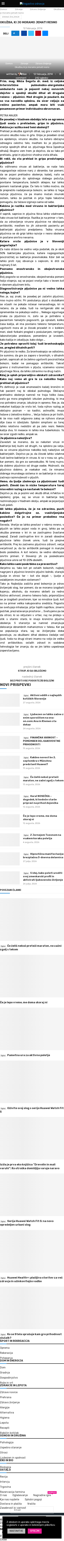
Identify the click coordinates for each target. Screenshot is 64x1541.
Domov (3, 9)
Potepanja (6, 1358)
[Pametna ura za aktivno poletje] (32, 1029)
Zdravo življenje (38, 9)
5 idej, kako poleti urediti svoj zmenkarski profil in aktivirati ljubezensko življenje (43, 876)
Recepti (4, 1428)
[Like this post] (16, 33)
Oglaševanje (20, 1495)
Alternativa (7, 1412)
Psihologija (6, 1442)
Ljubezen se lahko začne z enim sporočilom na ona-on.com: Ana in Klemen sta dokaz (43, 719)
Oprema (5, 1348)
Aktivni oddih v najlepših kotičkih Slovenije (42, 697)
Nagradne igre (42, 1495)
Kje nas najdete (9, 1499)
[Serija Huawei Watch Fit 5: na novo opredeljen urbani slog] (32, 1194)
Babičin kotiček (9, 1433)
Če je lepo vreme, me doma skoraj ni (40, 817)
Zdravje (19, 9)
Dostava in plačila (11, 1503)
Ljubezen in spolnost (13, 1457)
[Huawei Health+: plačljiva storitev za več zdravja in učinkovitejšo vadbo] (32, 1251)
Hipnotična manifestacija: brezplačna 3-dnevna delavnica (43, 855)
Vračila (31, 1503)
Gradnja (5, 1372)
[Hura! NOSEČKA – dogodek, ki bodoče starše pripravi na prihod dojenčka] (10, 801)
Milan (24, 74)
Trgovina (5, 1487)
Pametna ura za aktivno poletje (28, 1055)
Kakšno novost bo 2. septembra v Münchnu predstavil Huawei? (39, 761)
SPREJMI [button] (34, 1531)
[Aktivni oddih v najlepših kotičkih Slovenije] (10, 700)
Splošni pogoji (33, 1499)
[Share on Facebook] (24, 33)
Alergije (5, 1407)
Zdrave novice (9, 1392)
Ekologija (5, 1467)
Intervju (5, 1482)
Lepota (4, 1422)
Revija (4, 1476)
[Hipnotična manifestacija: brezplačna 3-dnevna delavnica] (10, 858)
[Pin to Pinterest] (38, 33)
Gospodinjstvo (9, 1377)
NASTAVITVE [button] (16, 1531)
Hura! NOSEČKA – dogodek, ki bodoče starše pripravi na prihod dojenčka (40, 799)
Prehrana (5, 1397)
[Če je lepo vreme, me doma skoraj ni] (10, 820)
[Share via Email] (45, 33)
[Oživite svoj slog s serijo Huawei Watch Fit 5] (32, 1082)
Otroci (4, 1452)
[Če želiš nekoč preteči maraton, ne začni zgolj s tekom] (10, 782)
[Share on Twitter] (31, 33)
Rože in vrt (6, 1382)
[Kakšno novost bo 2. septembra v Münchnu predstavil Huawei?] (10, 762)
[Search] (60, 3)
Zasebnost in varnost (13, 1507)
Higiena (4, 1417)
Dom (3, 1367)
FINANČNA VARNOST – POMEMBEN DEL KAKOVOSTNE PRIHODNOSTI (41, 741)
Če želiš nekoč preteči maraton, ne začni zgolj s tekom (43, 779)
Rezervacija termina (12, 1492)
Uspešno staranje (10, 1447)
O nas (3, 1495)
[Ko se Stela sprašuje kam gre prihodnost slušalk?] (32, 1308)
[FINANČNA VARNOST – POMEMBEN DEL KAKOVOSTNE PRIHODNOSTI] (10, 742)
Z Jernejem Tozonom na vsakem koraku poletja (42, 836)
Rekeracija (6, 1353)
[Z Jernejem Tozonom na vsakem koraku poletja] (10, 839)
